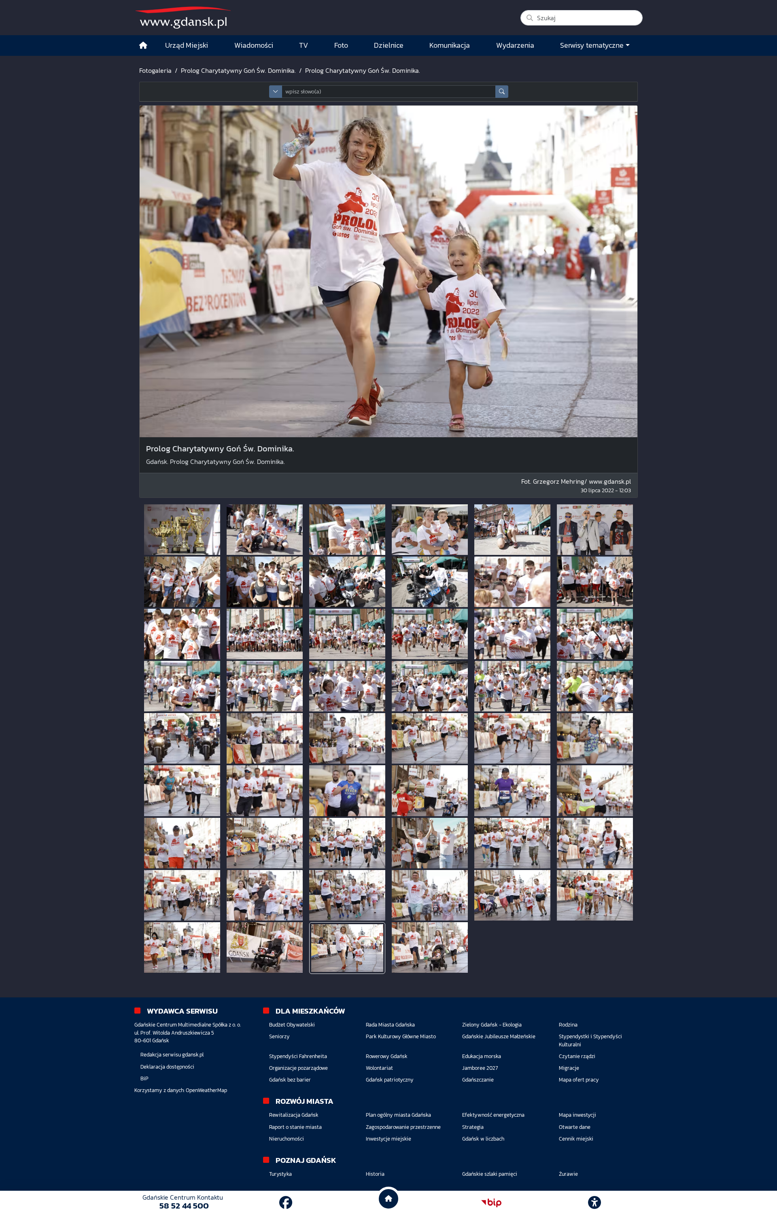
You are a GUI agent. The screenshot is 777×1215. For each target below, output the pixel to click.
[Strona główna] (143, 45)
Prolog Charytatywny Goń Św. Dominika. (238, 70)
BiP (144, 1078)
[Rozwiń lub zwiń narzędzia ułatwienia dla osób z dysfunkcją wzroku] (594, 1203)
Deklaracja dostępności (167, 1067)
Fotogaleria (155, 70)
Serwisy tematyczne (592, 45)
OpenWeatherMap (206, 1090)
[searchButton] (501, 91)
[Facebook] (285, 1203)
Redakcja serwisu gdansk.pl (172, 1054)
